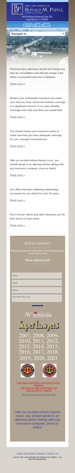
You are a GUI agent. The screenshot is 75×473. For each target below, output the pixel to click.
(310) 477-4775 (37, 24)
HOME (19, 453)
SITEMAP (41, 453)
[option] (38, 418)
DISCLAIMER (29, 453)
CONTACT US (52, 453)
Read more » (17, 83)
